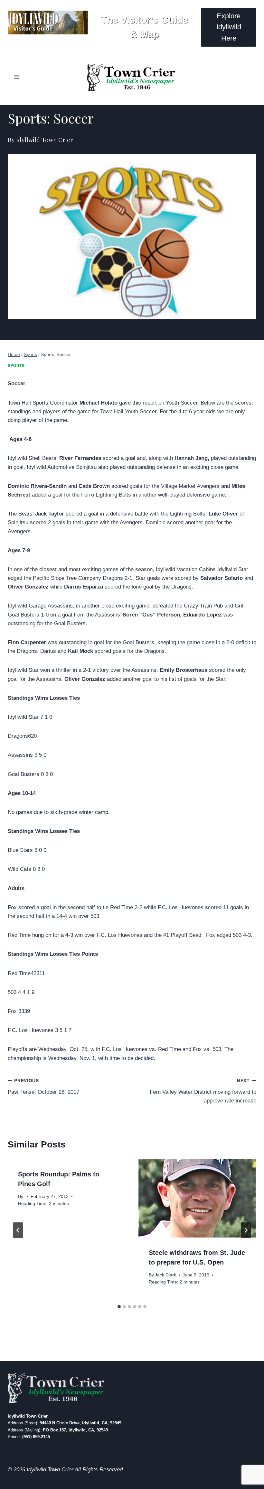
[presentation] (197, 1198)
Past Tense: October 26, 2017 (43, 1086)
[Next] (246, 1230)
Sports (16, 365)
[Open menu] (17, 77)
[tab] (119, 1306)
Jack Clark (165, 1275)
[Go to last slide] (18, 1230)
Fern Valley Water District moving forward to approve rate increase (203, 1091)
